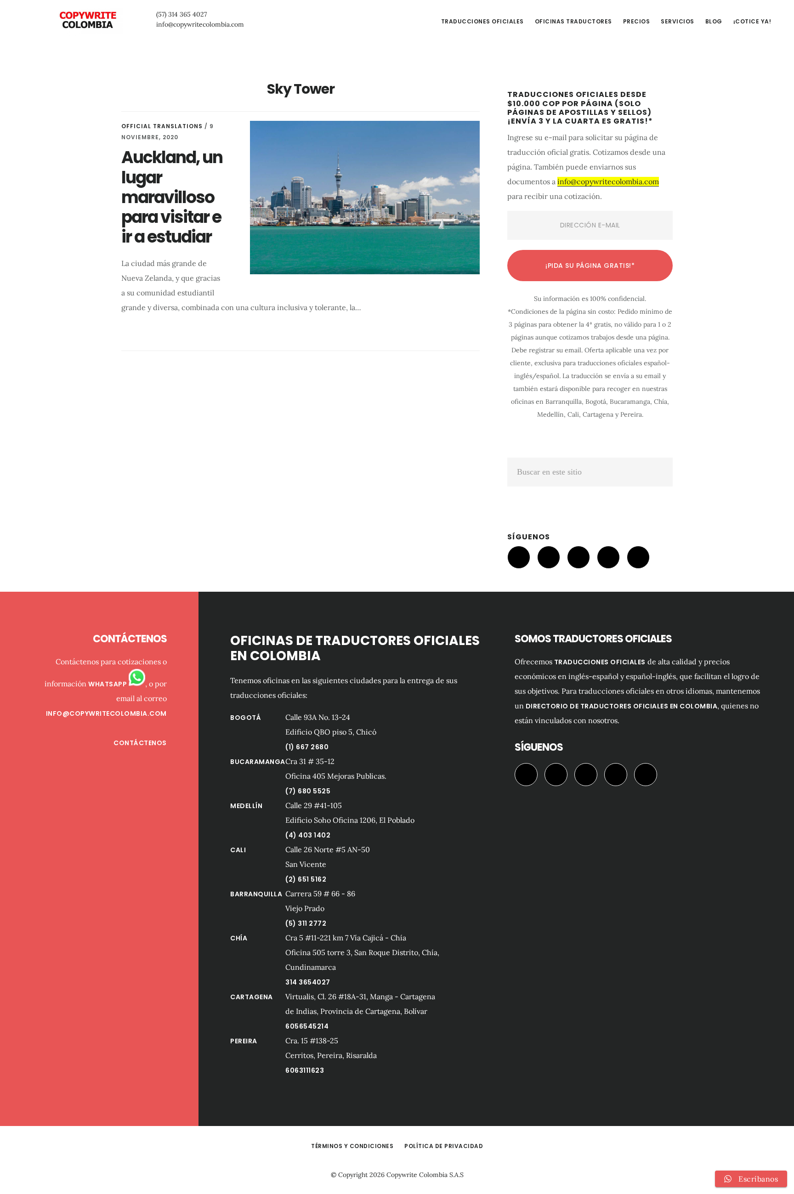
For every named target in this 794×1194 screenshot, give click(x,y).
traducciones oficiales (600, 662)
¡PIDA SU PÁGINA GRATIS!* (590, 265)
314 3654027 (307, 982)
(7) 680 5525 (307, 791)
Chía (238, 938)
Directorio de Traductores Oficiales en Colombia (622, 706)
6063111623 (304, 1070)
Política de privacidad (443, 1146)
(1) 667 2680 (307, 747)
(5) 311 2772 (305, 923)
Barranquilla (256, 894)
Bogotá (245, 717)
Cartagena (251, 997)
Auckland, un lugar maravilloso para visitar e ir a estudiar (171, 197)
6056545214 (307, 1026)
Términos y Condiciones (352, 1146)
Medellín (246, 805)
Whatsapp (108, 684)
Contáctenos (140, 742)
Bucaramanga (257, 761)
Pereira (243, 1041)
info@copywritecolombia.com (200, 24)
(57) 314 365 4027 (181, 14)
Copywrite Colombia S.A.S (425, 1175)
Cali (238, 849)
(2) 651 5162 (305, 879)
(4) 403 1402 (307, 835)
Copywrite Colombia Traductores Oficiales (87, 20)
